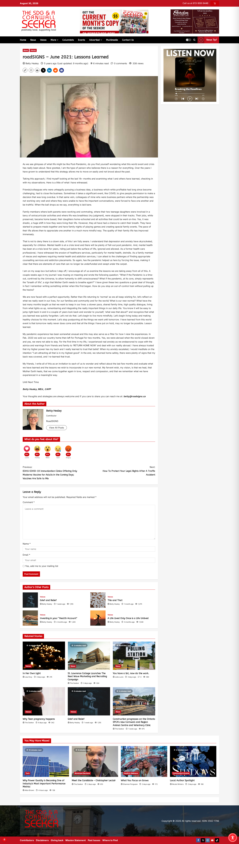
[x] (203, 840)
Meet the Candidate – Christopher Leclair (94, 780)
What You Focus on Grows (135, 780)
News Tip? (211, 39)
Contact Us (128, 40)
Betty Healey (32, 63)
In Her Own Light (32, 673)
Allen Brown (29, 790)
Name (27, 543)
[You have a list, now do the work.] (134, 656)
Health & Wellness (131, 773)
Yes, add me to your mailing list (41, 566)
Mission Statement (75, 840)
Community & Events (181, 773)
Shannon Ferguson (130, 784)
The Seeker (74, 683)
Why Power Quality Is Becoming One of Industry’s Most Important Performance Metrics (44, 783)
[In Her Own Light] (44, 656)
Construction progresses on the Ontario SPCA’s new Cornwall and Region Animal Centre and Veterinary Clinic (134, 722)
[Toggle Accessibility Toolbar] (232, 837)
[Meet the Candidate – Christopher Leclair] (95, 761)
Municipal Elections (82, 773)
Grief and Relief (30, 600)
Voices (43, 40)
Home (23, 40)
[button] (188, 39)
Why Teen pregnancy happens (39, 719)
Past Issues (94, 840)
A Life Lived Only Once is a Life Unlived (98, 618)
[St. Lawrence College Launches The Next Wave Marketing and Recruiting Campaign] (89, 656)
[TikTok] (217, 840)
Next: (129, 471)
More (53, 40)
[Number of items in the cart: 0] (214, 3)
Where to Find (110, 840)
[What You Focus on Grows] (144, 761)
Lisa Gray (28, 677)
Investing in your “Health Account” (30, 618)
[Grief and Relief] (89, 701)
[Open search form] (194, 39)
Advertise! (94, 40)
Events (81, 40)
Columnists (68, 40)
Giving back (57, 840)
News (33, 40)
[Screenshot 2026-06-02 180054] (195, 21)
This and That (98, 600)
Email (26, 554)
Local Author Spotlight (182, 780)
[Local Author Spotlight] (193, 761)
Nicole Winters (178, 784)
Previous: (50, 473)
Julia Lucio (119, 677)
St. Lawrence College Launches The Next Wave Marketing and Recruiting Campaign (87, 676)
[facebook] (198, 840)
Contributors (27, 840)
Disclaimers (42, 840)
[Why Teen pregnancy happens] (44, 701)
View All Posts (56, 427)
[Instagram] (208, 840)
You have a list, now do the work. (131, 673)
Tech (27, 773)
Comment (29, 502)
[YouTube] (212, 840)
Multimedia (112, 40)
